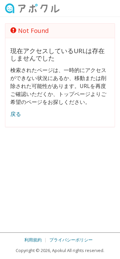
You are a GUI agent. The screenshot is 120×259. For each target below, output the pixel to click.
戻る (15, 114)
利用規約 (33, 240)
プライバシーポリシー (71, 240)
